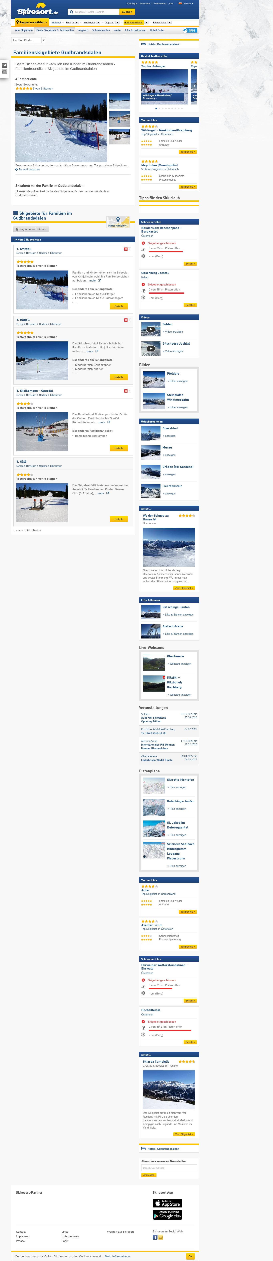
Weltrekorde (159, 3)
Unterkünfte (156, 30)
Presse (20, 1240)
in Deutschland (166, 893)
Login (65, 1240)
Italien (144, 277)
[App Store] (167, 1207)
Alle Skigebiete (24, 30)
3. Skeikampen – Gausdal (34, 391)
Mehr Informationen (117, 1256)
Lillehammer (56, 253)
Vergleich (83, 30)
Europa (19, 253)
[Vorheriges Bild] (144, 86)
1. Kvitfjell (23, 249)
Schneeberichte (101, 30)
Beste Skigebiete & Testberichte (55, 30)
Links (65, 1231)
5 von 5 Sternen (42, 88)
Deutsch (187, 3)
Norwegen (31, 253)
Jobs (171, 3)
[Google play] (167, 1218)
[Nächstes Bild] (194, 86)
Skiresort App (163, 1192)
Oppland (43, 253)
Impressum (23, 1236)
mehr (93, 280)
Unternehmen (70, 1236)
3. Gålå (21, 461)
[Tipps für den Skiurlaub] (189, 30)
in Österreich (165, 134)
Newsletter (145, 3)
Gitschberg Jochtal (155, 273)
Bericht (189, 263)
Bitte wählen (159, 22)
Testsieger (132, 3)
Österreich (147, 235)
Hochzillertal (150, 1010)
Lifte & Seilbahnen (135, 30)
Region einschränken (32, 229)
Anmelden (148, 1175)
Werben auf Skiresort (120, 1231)
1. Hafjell (23, 320)
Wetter (117, 30)
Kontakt (21, 1231)
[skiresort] (37, 9)
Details (119, 306)
